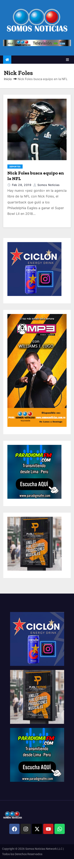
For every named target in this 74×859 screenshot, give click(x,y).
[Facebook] (14, 829)
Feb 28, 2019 (22, 185)
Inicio (8, 79)
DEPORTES (15, 166)
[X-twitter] (37, 829)
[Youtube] (48, 829)
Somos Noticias (48, 185)
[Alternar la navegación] (67, 59)
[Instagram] (26, 829)
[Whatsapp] (59, 829)
